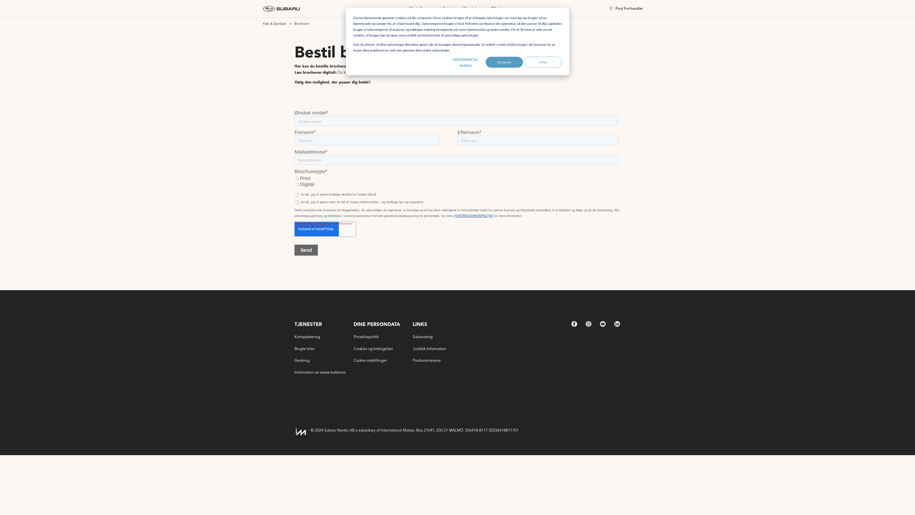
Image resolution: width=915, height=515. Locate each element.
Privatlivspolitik (366, 337)
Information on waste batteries (320, 372)
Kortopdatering (307, 337)
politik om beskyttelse (423, 35)
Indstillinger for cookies (465, 62)
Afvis (543, 62)
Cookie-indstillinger (370, 360)
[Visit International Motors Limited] (301, 431)
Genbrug (302, 360)
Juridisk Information (429, 348)
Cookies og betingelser (373, 348)
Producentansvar (427, 360)
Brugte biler (305, 348)
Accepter (504, 62)
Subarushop (423, 337)
